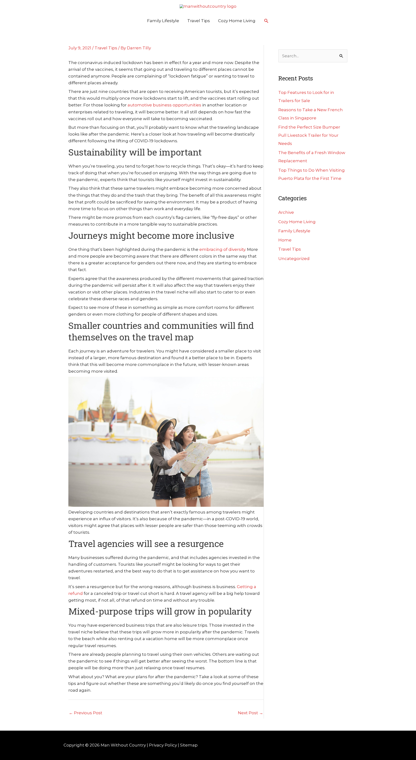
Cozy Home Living (236, 20)
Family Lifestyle (163, 20)
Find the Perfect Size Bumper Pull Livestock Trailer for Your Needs (309, 135)
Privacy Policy (163, 745)
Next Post (250, 712)
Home (285, 240)
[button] (266, 20)
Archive (286, 212)
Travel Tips (198, 20)
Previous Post (85, 712)
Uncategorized (294, 258)
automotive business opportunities (164, 105)
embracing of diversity (222, 249)
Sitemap (189, 745)
